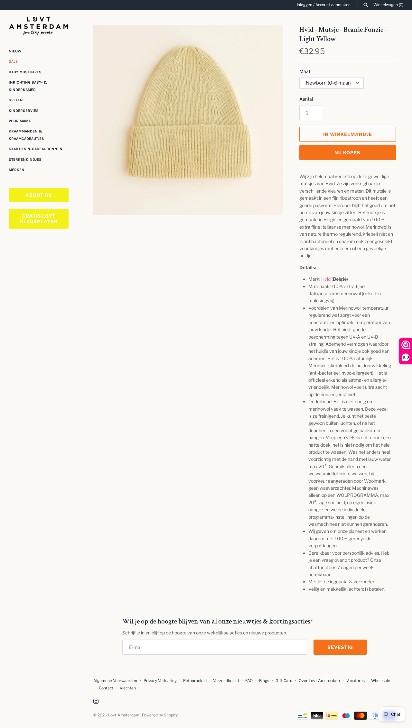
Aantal (306, 99)
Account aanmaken (333, 5)
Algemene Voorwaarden (115, 680)
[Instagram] (95, 702)
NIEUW (15, 51)
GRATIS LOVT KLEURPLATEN (39, 218)
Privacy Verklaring (160, 680)
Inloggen (304, 5)
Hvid (326, 279)
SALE (13, 61)
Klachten (128, 688)
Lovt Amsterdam (124, 715)
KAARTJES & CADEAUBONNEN (35, 149)
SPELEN (16, 100)
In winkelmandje (347, 134)
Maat (304, 71)
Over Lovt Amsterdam (319, 680)
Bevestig (340, 647)
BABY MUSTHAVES (25, 72)
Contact (106, 688)
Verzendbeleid (226, 680)
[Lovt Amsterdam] (38, 25)
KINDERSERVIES (24, 110)
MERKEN (16, 170)
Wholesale (380, 680)
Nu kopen (347, 152)
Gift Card (284, 680)
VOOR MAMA (20, 121)
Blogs (264, 680)
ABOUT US (38, 195)
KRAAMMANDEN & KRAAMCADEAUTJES (26, 135)
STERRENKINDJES (25, 159)
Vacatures (355, 680)
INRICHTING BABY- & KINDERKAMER (28, 86)
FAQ (249, 680)
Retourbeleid (195, 680)
